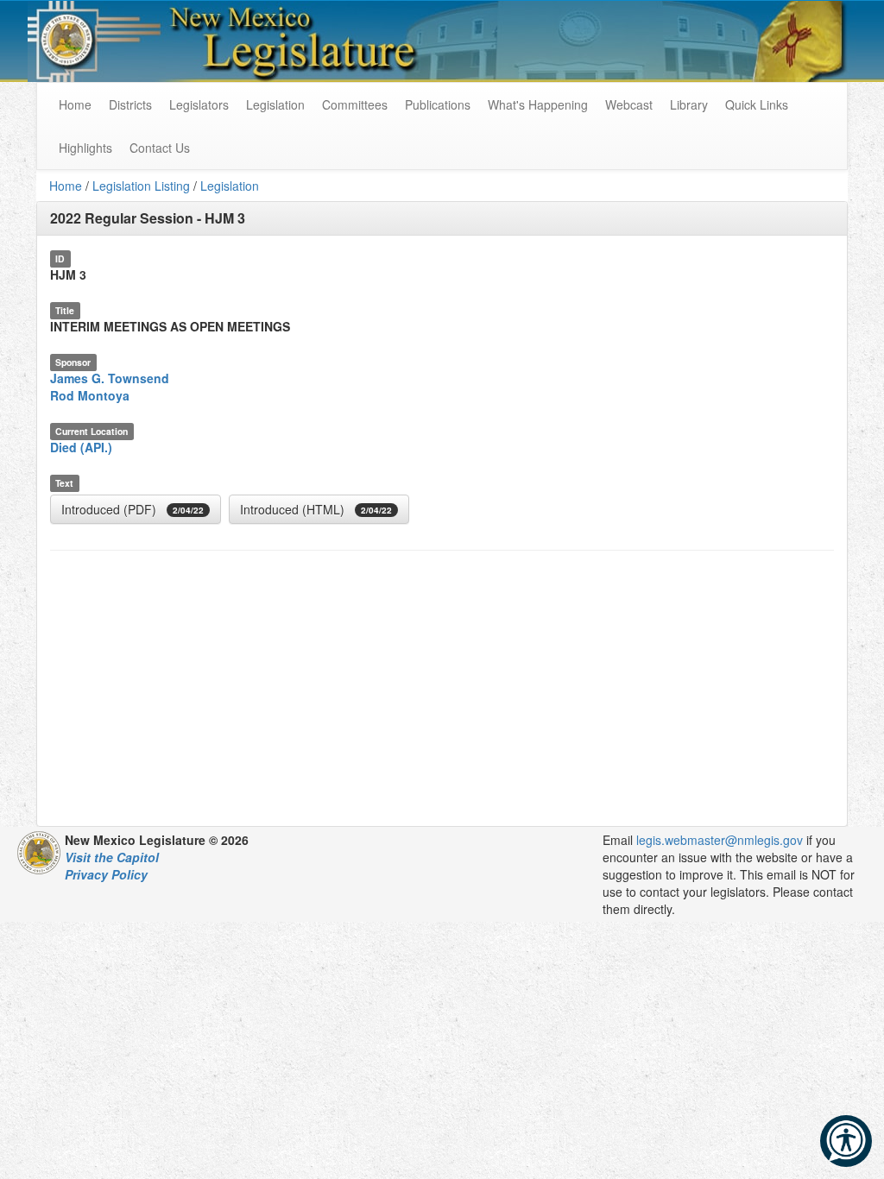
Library (689, 104)
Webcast (629, 104)
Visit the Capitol (112, 857)
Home (65, 185)
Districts (130, 104)
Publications (437, 104)
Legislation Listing (141, 185)
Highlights (85, 147)
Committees (355, 104)
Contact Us (159, 147)
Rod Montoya (89, 395)
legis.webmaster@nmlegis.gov (719, 839)
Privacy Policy (106, 874)
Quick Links (756, 104)
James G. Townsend (109, 378)
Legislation (275, 104)
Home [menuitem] (75, 104)
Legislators (199, 104)
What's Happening (538, 104)
